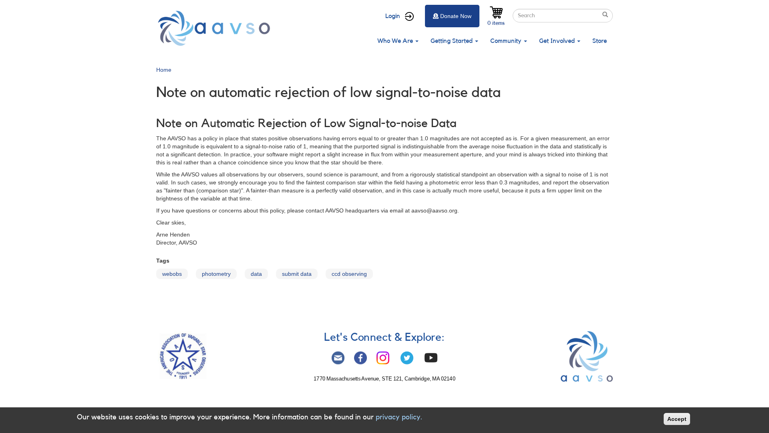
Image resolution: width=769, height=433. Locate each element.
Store (599, 41)
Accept (676, 419)
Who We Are (396, 41)
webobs (172, 274)
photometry (216, 274)
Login (392, 16)
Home (163, 70)
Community (506, 41)
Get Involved (557, 41)
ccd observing (349, 274)
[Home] (216, 28)
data (256, 274)
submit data (297, 274)
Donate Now (455, 16)
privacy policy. (399, 417)
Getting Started (452, 41)
